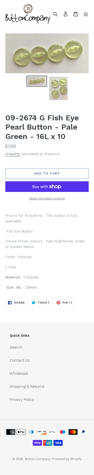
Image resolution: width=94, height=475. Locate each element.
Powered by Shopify (67, 459)
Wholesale (19, 373)
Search (16, 347)
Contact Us (20, 360)
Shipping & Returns (27, 386)
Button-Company (38, 459)
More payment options (47, 198)
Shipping (12, 154)
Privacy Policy (22, 399)
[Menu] (86, 13)
